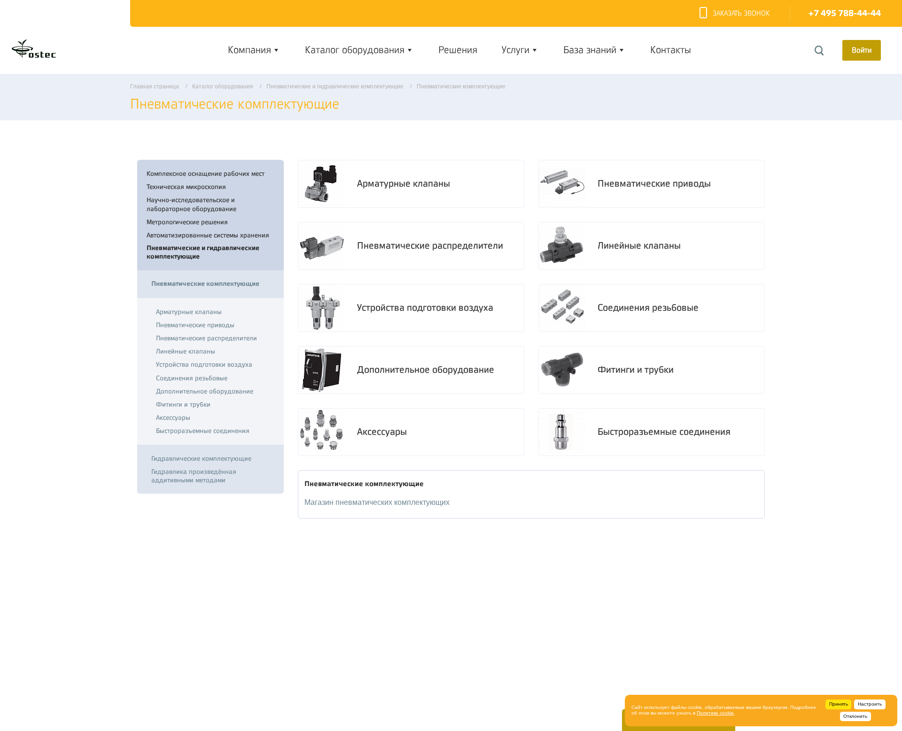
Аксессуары (382, 431)
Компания (249, 49)
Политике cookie (715, 712)
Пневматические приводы (654, 183)
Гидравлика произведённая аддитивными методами (193, 476)
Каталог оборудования (354, 49)
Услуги (515, 49)
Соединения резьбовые (648, 307)
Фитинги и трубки (636, 369)
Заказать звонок (741, 13)
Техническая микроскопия (186, 186)
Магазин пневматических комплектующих (377, 502)
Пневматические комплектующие (205, 284)
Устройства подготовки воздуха (425, 307)
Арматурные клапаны (403, 183)
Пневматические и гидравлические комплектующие (203, 252)
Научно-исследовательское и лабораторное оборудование (191, 204)
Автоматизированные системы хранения (208, 235)
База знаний (589, 49)
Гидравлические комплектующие (201, 458)
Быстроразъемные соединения (664, 431)
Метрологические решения (187, 222)
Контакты (670, 49)
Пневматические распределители (430, 245)
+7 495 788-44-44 (845, 13)
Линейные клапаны (639, 245)
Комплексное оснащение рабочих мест (205, 173)
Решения (457, 49)
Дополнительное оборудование (425, 369)
